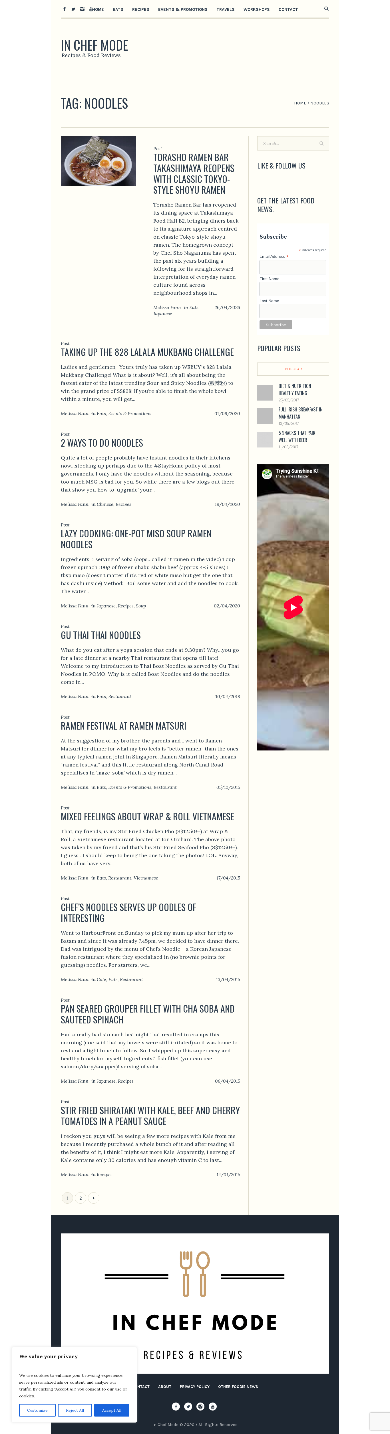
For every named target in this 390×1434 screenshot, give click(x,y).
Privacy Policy (195, 1386)
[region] (74, 1385)
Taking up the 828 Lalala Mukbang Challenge (147, 351)
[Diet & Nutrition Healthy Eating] (265, 392)
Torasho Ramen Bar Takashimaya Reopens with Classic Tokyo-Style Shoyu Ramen (193, 173)
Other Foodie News (238, 1386)
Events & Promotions (129, 413)
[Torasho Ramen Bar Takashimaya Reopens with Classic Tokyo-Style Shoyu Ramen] (98, 160)
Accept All (111, 1410)
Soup (141, 606)
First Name (270, 278)
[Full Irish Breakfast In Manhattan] (265, 415)
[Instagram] (82, 9)
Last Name (269, 300)
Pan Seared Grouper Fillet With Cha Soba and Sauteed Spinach (148, 1014)
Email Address (274, 256)
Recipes (123, 504)
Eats (193, 307)
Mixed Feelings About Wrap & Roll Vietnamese (147, 816)
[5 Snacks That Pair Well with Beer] (265, 439)
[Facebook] (64, 9)
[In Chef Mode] (195, 1303)
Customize (37, 1410)
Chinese (105, 504)
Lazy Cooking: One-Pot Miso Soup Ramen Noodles (136, 538)
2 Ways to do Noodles (102, 442)
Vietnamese (146, 878)
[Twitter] (73, 9)
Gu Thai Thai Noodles (101, 634)
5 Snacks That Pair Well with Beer (297, 436)
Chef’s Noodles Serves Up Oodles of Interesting (128, 912)
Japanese (162, 313)
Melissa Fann (167, 307)
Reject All (75, 1410)
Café (101, 979)
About (164, 1386)
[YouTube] (91, 9)
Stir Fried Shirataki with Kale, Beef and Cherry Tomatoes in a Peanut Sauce (150, 1115)
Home (300, 103)
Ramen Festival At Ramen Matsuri (123, 725)
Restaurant (119, 696)
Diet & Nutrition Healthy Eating (295, 390)
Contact (141, 1386)
